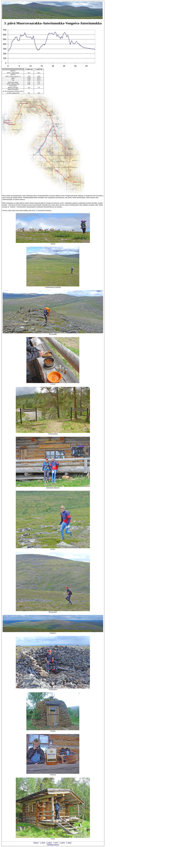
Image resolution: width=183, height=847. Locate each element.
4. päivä (62, 843)
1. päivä (42, 843)
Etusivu (36, 843)
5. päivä (68, 843)
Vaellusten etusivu (53, 844)
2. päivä (49, 843)
